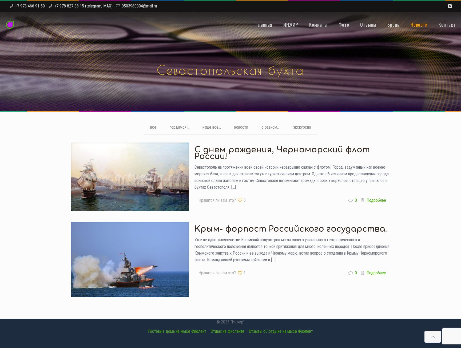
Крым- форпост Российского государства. (290, 229)
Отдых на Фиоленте (227, 331)
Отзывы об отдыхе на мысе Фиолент (281, 331)
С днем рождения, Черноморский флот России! (282, 153)
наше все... (211, 127)
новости (241, 127)
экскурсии (302, 127)
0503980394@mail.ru (139, 6)
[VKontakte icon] (449, 6)
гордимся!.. (179, 127)
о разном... (270, 127)
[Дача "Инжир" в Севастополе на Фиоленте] (10, 25)
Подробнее (376, 200)
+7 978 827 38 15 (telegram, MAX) (83, 6)
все (153, 127)
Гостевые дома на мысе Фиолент (177, 331)
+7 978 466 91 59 (30, 6)
